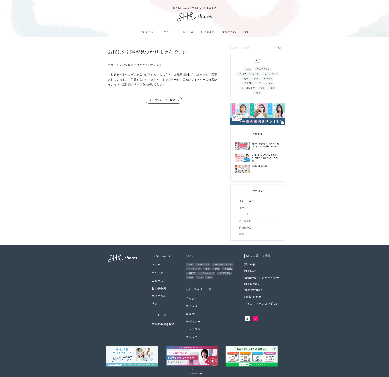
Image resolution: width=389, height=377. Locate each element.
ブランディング (265, 83)
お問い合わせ (253, 296)
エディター (193, 306)
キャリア (169, 32)
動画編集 (268, 78)
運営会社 (250, 264)
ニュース (187, 32)
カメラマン (193, 329)
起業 (246, 78)
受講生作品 (229, 32)
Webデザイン (263, 69)
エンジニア (193, 337)
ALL (249, 69)
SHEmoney (251, 284)
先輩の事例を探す (163, 324)
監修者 (190, 313)
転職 (258, 93)
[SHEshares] (194, 21)
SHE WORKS (253, 290)
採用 (262, 88)
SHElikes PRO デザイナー (261, 277)
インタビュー (148, 32)
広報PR (248, 83)
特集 (246, 32)
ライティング (271, 74)
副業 (256, 78)
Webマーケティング (249, 74)
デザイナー (193, 321)
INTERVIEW (248, 88)
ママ (272, 88)
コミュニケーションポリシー (261, 305)
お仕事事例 (208, 32)
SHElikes (250, 271)
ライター (192, 298)
